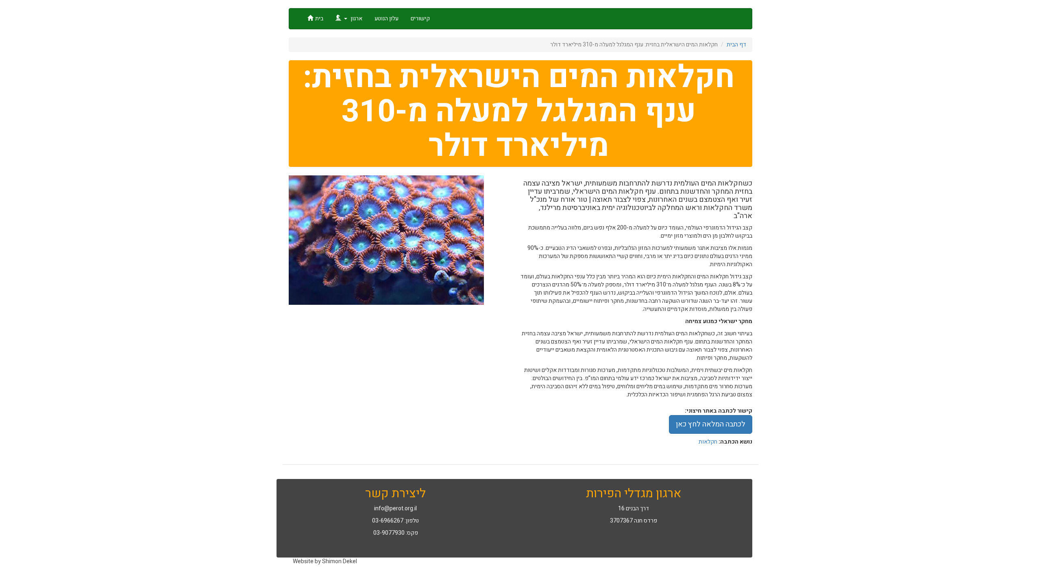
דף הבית (736, 44)
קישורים (420, 18)
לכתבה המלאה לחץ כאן (710, 424)
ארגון (355, 18)
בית (319, 18)
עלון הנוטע (387, 18)
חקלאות (708, 441)
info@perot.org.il (395, 508)
